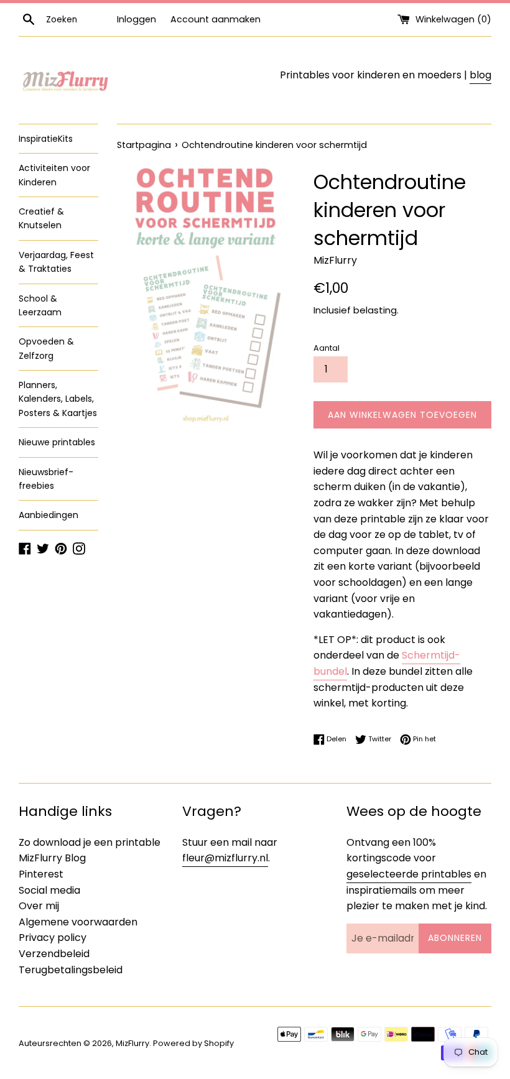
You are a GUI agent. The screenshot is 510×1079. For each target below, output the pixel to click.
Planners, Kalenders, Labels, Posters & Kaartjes (58, 399)
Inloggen (136, 19)
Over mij (39, 906)
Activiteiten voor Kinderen (54, 175)
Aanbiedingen (48, 515)
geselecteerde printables (408, 874)
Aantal (326, 348)
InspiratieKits (46, 138)
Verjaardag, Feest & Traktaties (56, 262)
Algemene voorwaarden (78, 922)
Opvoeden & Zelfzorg (46, 348)
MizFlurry (132, 1043)
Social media (49, 890)
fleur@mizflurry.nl (225, 858)
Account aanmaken (215, 19)
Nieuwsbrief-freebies (46, 479)
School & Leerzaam (40, 305)
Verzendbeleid (54, 954)
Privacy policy (52, 937)
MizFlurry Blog (52, 858)
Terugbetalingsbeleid (71, 970)
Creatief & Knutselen (41, 218)
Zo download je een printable (89, 842)
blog (480, 75)
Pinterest (41, 874)
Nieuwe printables (57, 442)
